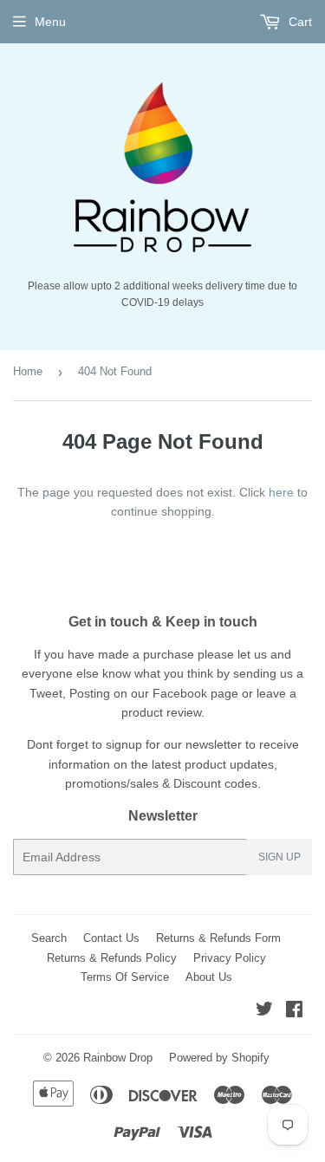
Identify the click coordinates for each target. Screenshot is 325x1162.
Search (49, 938)
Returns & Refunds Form (218, 938)
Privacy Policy (229, 957)
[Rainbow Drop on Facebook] (294, 1011)
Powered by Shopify (219, 1057)
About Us (208, 976)
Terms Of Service (125, 976)
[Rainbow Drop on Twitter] (264, 1011)
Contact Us (111, 938)
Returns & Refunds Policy (112, 957)
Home (27, 371)
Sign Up (279, 857)
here (281, 492)
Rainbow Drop (118, 1057)
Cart (298, 22)
